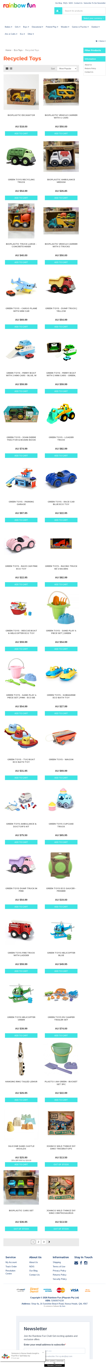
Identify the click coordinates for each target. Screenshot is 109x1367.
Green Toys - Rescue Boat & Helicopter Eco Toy (21, 631)
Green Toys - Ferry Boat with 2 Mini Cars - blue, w (21, 374)
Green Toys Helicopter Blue (61, 954)
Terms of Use (59, 1266)
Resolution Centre (10, 1272)
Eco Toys (18, 50)
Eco (22, 34)
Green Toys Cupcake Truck (61, 825)
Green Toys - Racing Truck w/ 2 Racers (61, 567)
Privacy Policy (59, 1270)
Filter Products (93, 50)
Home (8, 50)
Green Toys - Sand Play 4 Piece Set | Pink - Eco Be (21, 696)
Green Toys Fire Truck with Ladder (21, 954)
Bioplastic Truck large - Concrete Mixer (21, 245)
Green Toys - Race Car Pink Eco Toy (21, 567)
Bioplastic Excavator (21, 115)
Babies (8, 27)
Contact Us (78, 3)
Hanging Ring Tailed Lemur (21, 1081)
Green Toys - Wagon (61, 759)
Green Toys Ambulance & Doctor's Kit (21, 825)
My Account (11, 1262)
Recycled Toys (32, 50)
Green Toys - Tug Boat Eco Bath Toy (21, 760)
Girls (17, 27)
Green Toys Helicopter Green (21, 1018)
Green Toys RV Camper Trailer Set (61, 1018)
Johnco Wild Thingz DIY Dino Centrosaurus (61, 1211)
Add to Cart (21, 133)
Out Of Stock (61, 1164)
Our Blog (58, 3)
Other (30, 34)
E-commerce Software (51, 1306)
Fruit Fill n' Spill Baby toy (20, 1356)
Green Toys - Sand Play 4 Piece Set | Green (61, 631)
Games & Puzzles (80, 27)
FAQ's (65, 3)
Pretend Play (51, 27)
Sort (53, 68)
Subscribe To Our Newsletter (95, 3)
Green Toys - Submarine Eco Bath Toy (61, 696)
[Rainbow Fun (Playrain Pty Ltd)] (19, 5)
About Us (88, 65)
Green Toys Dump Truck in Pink (21, 889)
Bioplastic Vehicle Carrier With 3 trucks (61, 245)
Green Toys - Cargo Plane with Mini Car (21, 309)
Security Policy (60, 1279)
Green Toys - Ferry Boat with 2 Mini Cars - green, (61, 374)
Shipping (57, 1262)
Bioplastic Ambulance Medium (61, 180)
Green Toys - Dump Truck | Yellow (61, 309)
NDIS (71, 3)
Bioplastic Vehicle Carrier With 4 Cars (61, 116)
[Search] (103, 10)
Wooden (64, 27)
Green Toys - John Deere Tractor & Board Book (21, 438)
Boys (25, 27)
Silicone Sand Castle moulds (21, 1147)
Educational (37, 27)
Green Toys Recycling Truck (21, 180)
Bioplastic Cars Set (21, 1210)
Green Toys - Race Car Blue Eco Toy (61, 503)
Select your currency (92, 18)
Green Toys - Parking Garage (21, 503)
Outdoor (94, 27)
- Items (101, 41)
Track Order (11, 1266)
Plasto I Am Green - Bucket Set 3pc (61, 1082)
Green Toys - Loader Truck (61, 438)
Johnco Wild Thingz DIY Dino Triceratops (61, 1147)
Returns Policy (90, 69)
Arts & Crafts (10, 34)
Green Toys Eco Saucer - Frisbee (61, 889)
